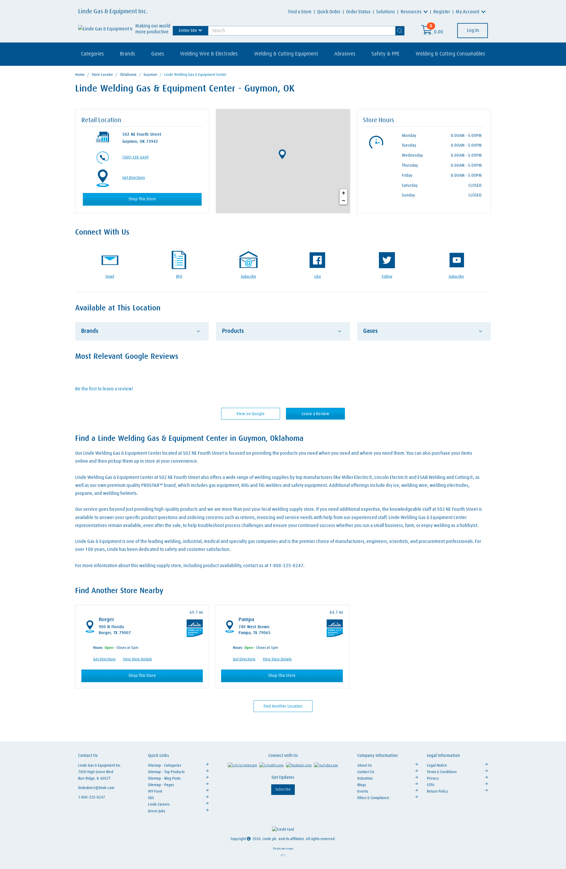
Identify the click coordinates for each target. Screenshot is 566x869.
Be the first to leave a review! (104, 389)
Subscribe (283, 789)
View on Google (250, 414)
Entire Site (188, 30)
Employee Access (283, 848)
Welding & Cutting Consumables (450, 54)
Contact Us (365, 772)
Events (362, 791)
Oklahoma (128, 75)
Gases (157, 54)
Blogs (361, 785)
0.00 (438, 32)
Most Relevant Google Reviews (126, 357)
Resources (411, 11)
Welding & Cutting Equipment (286, 54)
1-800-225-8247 (91, 797)
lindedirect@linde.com (96, 788)
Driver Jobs (156, 811)
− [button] (343, 200)
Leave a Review (315, 414)
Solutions (385, 11)
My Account (468, 11)
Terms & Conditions (442, 772)
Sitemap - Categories (164, 765)
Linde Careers (159, 804)
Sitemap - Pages (161, 785)
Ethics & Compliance (373, 798)
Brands (127, 54)
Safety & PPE (385, 54)
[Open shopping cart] (427, 32)
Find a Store (300, 11)
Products (233, 331)
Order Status (358, 11)
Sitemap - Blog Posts (164, 778)
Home (80, 75)
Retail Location (101, 120)
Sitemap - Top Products (166, 772)
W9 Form (155, 791)
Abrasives (344, 54)
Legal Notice (437, 765)
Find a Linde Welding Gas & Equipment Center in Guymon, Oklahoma (189, 439)
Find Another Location (283, 706)
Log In (472, 30)
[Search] (400, 30)
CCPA (431, 785)
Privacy (433, 778)
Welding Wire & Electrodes (209, 54)
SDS (151, 798)
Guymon (150, 75)
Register (441, 11)
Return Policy (437, 791)
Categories (92, 54)
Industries (365, 778)
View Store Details (137, 659)
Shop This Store (142, 199)
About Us (364, 765)
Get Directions (133, 178)
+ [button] (343, 193)
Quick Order (328, 11)
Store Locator (102, 75)
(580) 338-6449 (135, 157)
